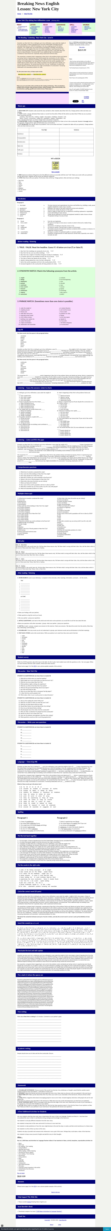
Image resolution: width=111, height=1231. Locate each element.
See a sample (55, 172)
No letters (73, 32)
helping (29, 1202)
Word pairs (86, 26)
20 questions (34, 29)
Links (59, 1224)
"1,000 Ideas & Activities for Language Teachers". (49, 1211)
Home (19, 14)
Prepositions (61, 29)
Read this (51, 1229)
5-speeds (33, 30)
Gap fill (59, 26)
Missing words (87, 28)
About (51, 1224)
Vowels (73, 28)
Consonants (74, 26)
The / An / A (61, 28)
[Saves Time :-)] (55, 165)
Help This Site (28, 14)
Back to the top (55, 1192)
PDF (35, 666)
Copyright (47, 1220)
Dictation (33, 33)
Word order (60, 30)
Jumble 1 (47, 28)
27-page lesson (21, 26)
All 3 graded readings (23, 30)
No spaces (47, 30)
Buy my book (21, 1173)
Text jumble (47, 32)
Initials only (73, 30)
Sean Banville (62, 1220)
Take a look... (82, 47)
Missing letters (74, 29)
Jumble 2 (47, 29)
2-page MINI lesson (22, 29)
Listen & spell (34, 32)
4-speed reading (48, 26)
